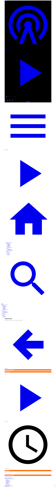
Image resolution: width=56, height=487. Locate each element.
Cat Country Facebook (9, 475)
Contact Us (8, 253)
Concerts (8, 248)
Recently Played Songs (9, 247)
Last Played (7, 470)
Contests (8, 251)
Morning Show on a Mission (9, 242)
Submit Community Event (10, 250)
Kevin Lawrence (9, 243)
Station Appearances (9, 249)
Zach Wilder (8, 246)
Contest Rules (8, 252)
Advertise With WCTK (9, 369)
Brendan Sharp (8, 245)
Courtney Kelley (9, 244)
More (5, 472)
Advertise (8, 254)
